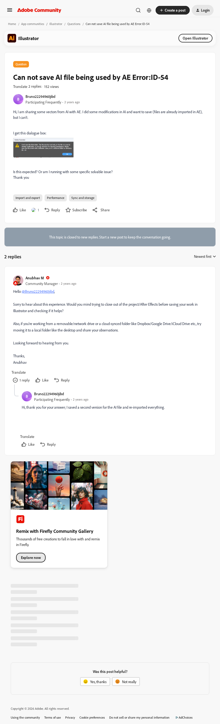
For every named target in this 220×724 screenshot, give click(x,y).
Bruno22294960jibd (40, 96)
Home (12, 24)
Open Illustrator (195, 38)
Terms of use (52, 717)
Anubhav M (34, 278)
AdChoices (186, 717)
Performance (55, 198)
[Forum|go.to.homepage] (39, 10)
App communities (32, 24)
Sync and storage (82, 198)
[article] (109, 329)
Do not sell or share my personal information (139, 717)
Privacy (70, 717)
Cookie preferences (92, 717)
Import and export (28, 198)
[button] (9, 11)
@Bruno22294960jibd (38, 291)
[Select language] (149, 10)
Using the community (25, 717)
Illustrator (55, 24)
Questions (73, 24)
